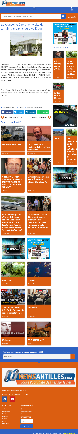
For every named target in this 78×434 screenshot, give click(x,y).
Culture (4, 419)
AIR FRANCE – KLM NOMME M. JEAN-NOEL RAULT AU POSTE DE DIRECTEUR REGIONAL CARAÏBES (12, 182)
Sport (4, 421)
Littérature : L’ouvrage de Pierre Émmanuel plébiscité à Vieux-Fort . (39, 179)
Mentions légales (26, 411)
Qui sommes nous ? (27, 409)
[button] (34, 8)
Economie (32, 308)
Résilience (6, 340)
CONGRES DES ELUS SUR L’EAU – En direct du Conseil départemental (13, 310)
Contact (23, 414)
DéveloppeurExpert (70, 433)
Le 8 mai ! (58, 139)
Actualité (5, 409)
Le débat (32, 280)
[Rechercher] (63, 16)
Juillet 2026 (7, 280)
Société (4, 414)
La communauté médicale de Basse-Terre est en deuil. (39, 147)
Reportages (6, 411)
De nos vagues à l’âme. (12, 144)
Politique (5, 416)
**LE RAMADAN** (36, 340)
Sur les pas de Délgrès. (57, 95)
